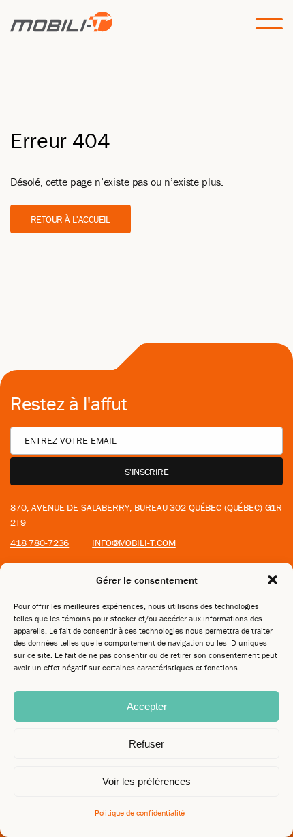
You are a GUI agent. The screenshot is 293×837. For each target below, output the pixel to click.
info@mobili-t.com (134, 543)
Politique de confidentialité (140, 813)
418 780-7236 (39, 543)
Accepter (147, 706)
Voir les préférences (146, 781)
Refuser (146, 744)
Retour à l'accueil (70, 219)
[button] (272, 579)
